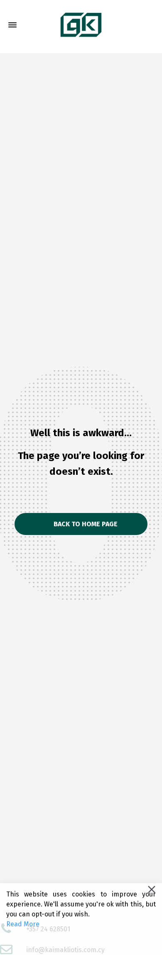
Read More (22, 924)
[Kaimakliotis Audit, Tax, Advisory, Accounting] (81, 25)
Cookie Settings (124, 938)
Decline (70, 938)
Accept (27, 938)
